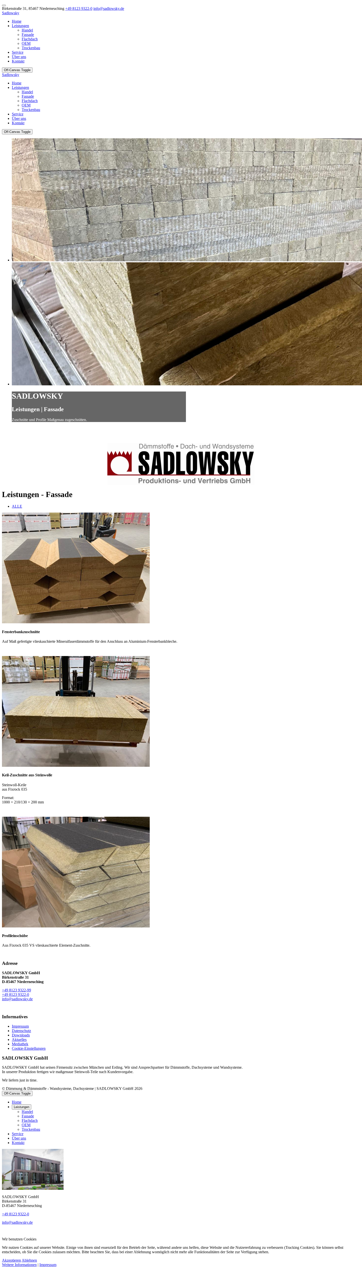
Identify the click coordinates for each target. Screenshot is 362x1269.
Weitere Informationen (19, 1265)
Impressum (47, 1265)
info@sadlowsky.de (108, 8)
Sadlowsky (10, 13)
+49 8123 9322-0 (78, 8)
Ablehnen (29, 1260)
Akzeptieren (11, 1260)
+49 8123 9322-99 (16, 990)
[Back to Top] (4, 5)
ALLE (17, 506)
